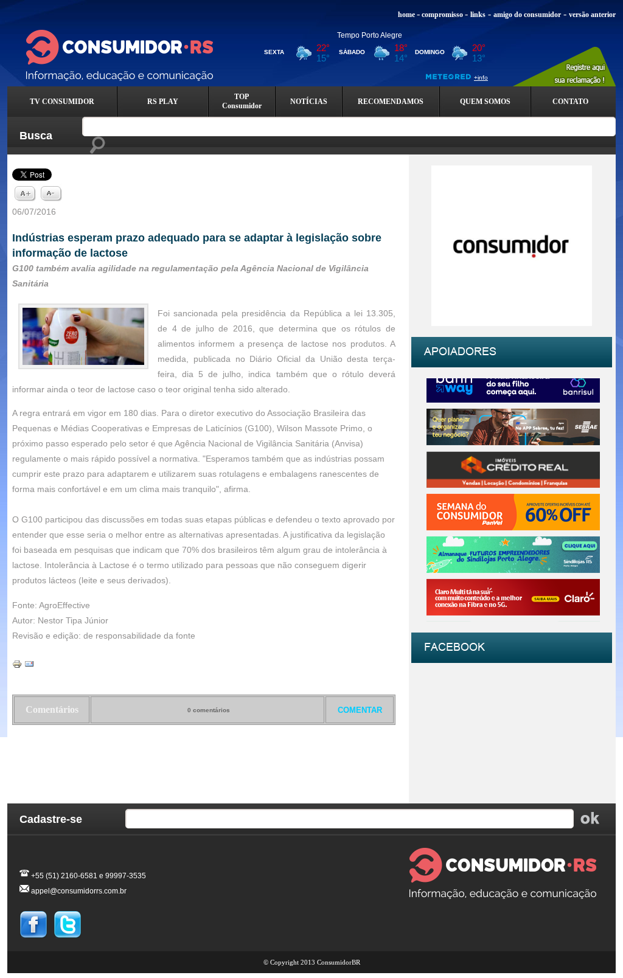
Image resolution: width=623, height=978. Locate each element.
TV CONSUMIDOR (62, 101)
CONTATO (570, 101)
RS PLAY (162, 101)
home (406, 14)
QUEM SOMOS (485, 101)
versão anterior (592, 14)
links (478, 14)
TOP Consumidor (242, 101)
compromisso (442, 14)
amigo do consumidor (527, 14)
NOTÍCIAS (308, 101)
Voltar (204, 756)
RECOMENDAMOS (390, 101)
